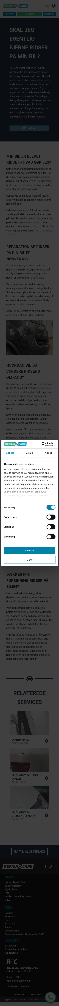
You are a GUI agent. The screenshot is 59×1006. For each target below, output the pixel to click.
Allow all (29, 550)
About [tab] (48, 452)
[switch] (50, 517)
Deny (29, 560)
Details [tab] (29, 452)
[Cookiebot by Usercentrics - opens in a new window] (42, 444)
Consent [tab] (10, 452)
